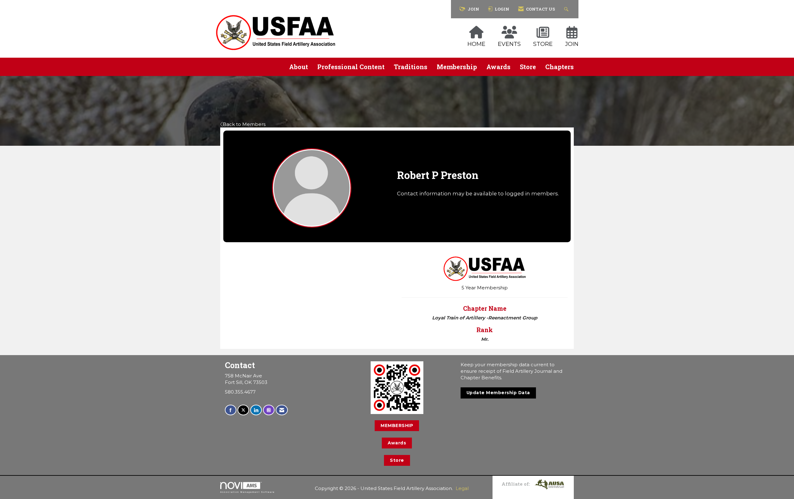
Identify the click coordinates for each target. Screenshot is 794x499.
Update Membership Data (498, 392)
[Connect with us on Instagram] (268, 410)
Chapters (559, 67)
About (298, 67)
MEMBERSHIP (397, 425)
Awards (498, 67)
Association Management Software (247, 492)
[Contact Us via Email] (282, 410)
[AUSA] (549, 484)
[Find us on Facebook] (230, 410)
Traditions (410, 67)
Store (528, 67)
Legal (462, 488)
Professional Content (351, 67)
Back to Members (244, 124)
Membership (457, 67)
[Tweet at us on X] (243, 410)
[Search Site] (567, 9)
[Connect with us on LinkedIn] (256, 410)
